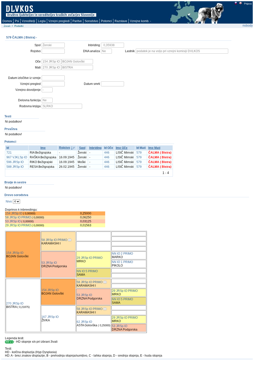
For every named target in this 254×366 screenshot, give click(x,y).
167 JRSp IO (50, 317)
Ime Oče (121, 148)
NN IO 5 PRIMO (87, 271)
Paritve (77, 21)
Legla (42, 21)
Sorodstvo (91, 21)
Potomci (106, 21)
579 (139, 152)
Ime (43, 148)
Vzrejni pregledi (59, 21)
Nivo (9, 201)
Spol (82, 148)
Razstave (121, 21)
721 (9, 152)
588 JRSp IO (15, 166)
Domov (7, 21)
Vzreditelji (28, 21)
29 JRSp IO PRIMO (18, 225)
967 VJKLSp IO (16, 157)
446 (106, 152)
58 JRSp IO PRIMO (18, 217)
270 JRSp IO (14, 303)
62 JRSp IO (84, 322)
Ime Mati (154, 148)
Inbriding (95, 148)
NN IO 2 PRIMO (122, 253)
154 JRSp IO (13, 213)
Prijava (248, 3)
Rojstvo (64, 147)
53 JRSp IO (13, 221)
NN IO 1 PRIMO (122, 262)
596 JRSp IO (15, 162)
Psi (17, 21)
